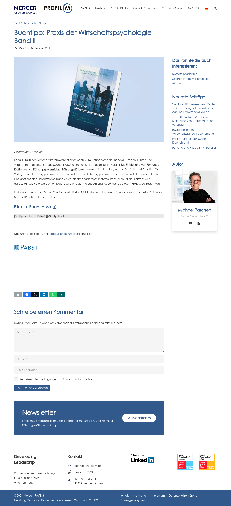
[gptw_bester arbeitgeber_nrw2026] (207, 462)
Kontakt (124, 495)
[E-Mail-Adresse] (191, 223)
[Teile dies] (27, 294)
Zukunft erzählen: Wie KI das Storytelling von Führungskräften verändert (192, 120)
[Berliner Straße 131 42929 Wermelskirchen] (71, 480)
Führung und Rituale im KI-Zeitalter (194, 147)
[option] (185, 462)
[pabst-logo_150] (26, 247)
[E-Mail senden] (18, 294)
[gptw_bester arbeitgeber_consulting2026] (185, 462)
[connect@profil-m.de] (71, 465)
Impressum (158, 495)
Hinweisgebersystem (133, 500)
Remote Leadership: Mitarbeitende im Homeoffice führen (191, 78)
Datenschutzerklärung (183, 495)
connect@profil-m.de (88, 465)
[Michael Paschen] (194, 187)
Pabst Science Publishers (64, 233)
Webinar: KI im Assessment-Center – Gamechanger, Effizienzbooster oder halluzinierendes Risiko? (193, 108)
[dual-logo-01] (43, 8)
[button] (215, 8)
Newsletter (140, 495)
